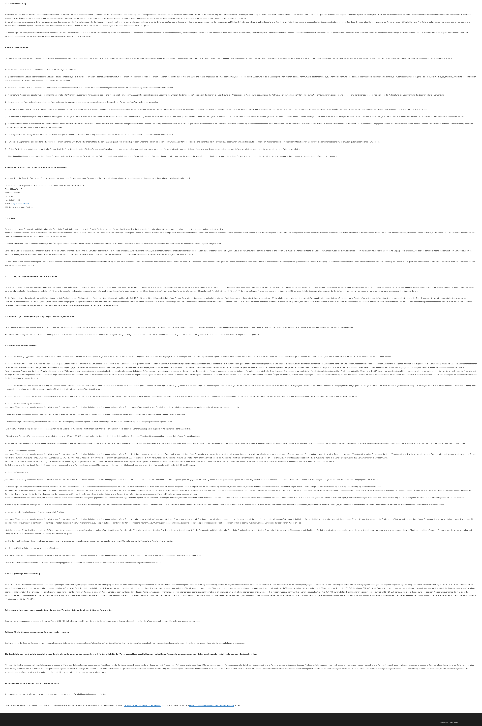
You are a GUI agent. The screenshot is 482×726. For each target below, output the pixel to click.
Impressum (444, 723)
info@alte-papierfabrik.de (21, 204)
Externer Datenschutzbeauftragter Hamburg (142, 706)
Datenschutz (454, 723)
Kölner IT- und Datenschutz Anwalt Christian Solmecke (211, 706)
